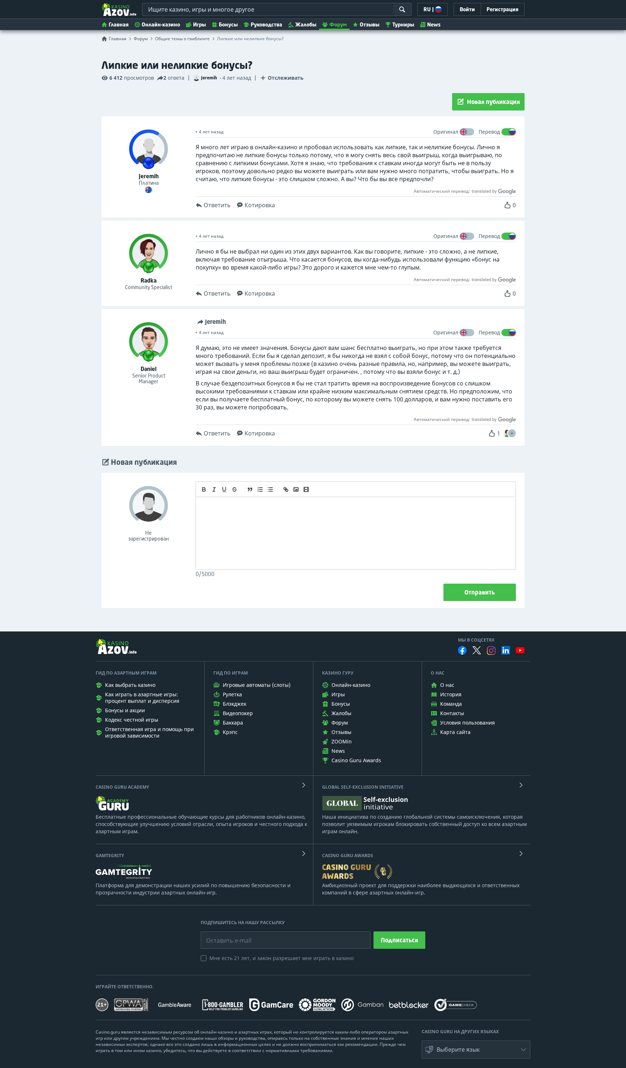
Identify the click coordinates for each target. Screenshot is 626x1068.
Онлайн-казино (161, 24)
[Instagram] (491, 650)
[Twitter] (476, 650)
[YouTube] (520, 650)
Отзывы (369, 24)
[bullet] (270, 489)
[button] (512, 433)
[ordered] (260, 489)
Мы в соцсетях (476, 640)
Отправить (479, 592)
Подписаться (399, 940)
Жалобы (305, 24)
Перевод (489, 131)
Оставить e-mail (223, 935)
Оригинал (445, 131)
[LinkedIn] (505, 650)
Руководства (266, 24)
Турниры (403, 24)
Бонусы (228, 24)
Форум (338, 24)
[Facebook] (462, 650)
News (434, 24)
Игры (199, 24)
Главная (119, 24)
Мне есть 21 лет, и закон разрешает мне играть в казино (281, 958)
